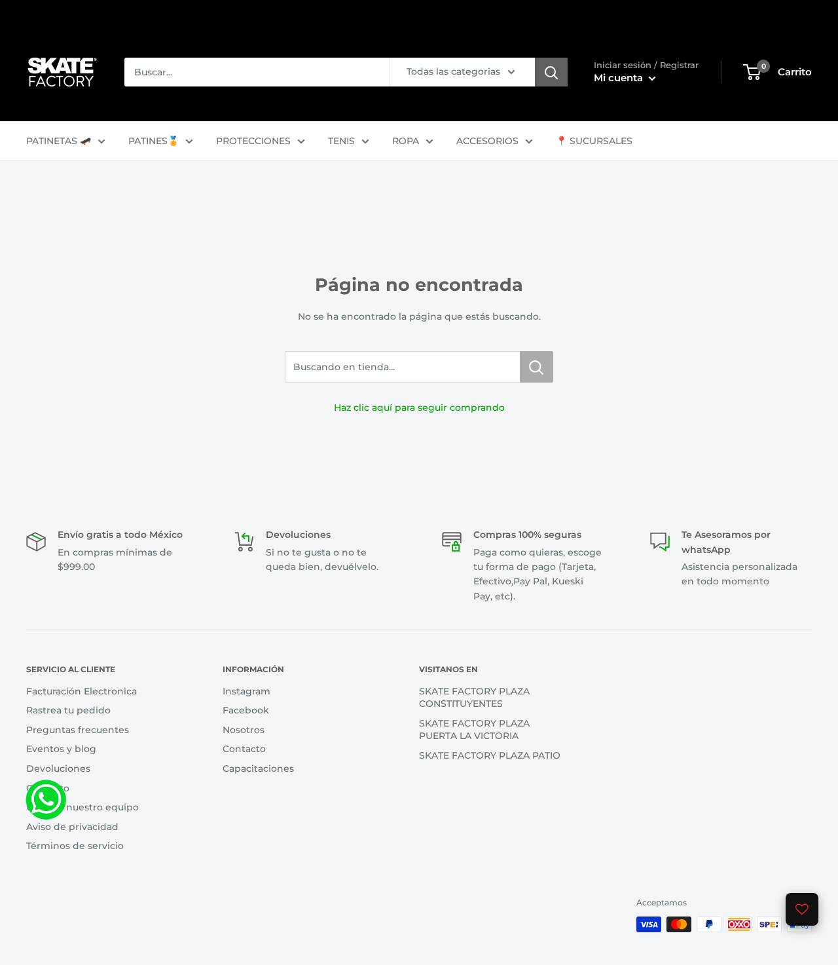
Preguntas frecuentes (77, 730)
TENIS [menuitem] (341, 141)
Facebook (246, 710)
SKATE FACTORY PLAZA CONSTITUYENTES (474, 697)
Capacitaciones (258, 768)
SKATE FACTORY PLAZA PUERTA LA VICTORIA (474, 729)
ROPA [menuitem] (405, 141)
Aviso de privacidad (72, 827)
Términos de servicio (75, 846)
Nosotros (243, 730)
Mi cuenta (620, 77)
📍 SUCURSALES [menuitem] (594, 141)
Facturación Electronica (81, 691)
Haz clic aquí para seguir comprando (419, 407)
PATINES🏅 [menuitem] (153, 141)
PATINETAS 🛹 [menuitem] (58, 141)
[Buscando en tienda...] (536, 367)
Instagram (246, 691)
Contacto (47, 788)
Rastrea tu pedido (68, 710)
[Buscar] (551, 72)
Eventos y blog (61, 749)
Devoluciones (58, 768)
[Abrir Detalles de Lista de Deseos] (802, 909)
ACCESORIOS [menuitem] (487, 141)
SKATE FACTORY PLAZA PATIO (489, 755)
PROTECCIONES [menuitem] (253, 141)
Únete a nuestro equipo (82, 807)
